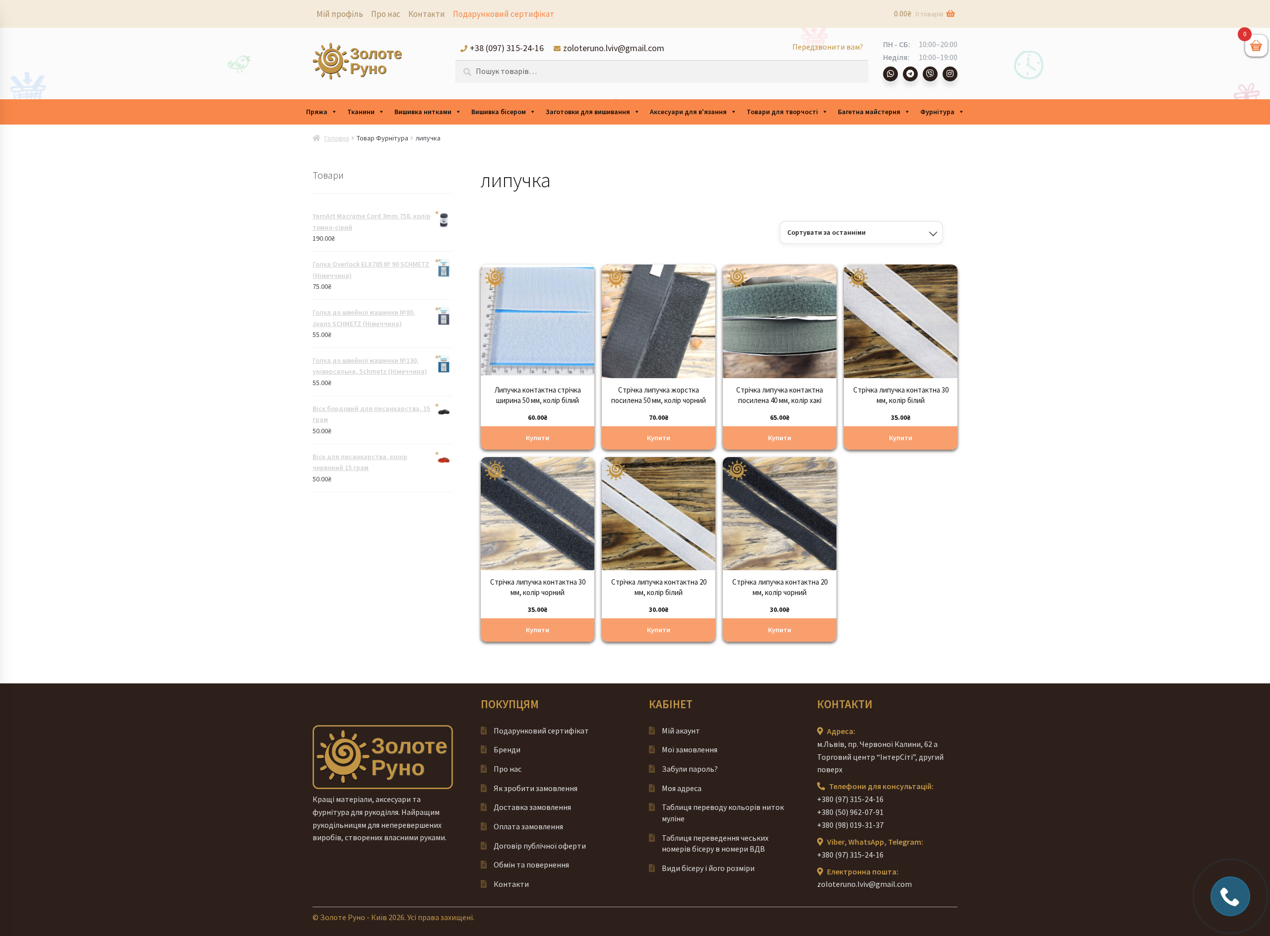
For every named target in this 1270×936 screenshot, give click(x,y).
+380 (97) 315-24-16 (850, 799)
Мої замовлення (689, 749)
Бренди (507, 749)
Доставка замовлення (532, 807)
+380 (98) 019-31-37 (850, 825)
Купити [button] (537, 437)
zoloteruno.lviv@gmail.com (613, 48)
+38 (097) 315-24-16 (507, 48)
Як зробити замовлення (535, 788)
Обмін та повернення (531, 864)
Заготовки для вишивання (588, 111)
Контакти (426, 13)
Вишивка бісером (498, 111)
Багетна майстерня (869, 111)
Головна (336, 138)
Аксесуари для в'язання (688, 111)
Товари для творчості (782, 111)
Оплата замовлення (528, 826)
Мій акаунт (681, 730)
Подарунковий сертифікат (503, 13)
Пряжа (316, 111)
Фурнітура (937, 111)
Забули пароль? (690, 769)
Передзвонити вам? (827, 47)
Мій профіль (340, 13)
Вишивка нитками (422, 111)
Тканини (361, 111)
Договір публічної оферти (540, 846)
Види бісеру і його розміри (708, 868)
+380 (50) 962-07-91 (850, 812)
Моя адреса (681, 788)
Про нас (385, 13)
